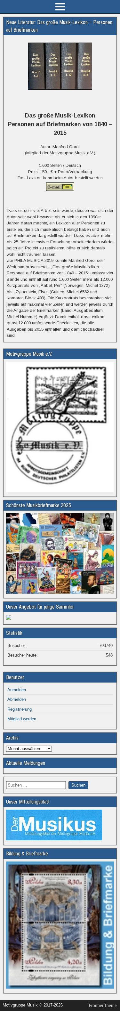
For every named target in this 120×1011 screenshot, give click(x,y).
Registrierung (19, 709)
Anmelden (16, 689)
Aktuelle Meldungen (25, 763)
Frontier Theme (103, 1005)
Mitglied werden (21, 718)
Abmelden (16, 699)
